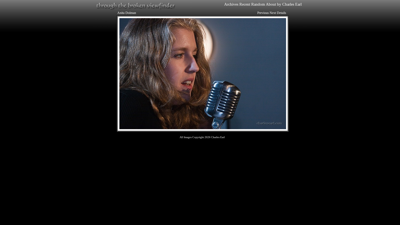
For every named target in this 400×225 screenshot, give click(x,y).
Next (273, 13)
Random (258, 4)
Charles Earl (292, 4)
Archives (231, 4)
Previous (263, 13)
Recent (244, 4)
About (271, 4)
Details (281, 13)
